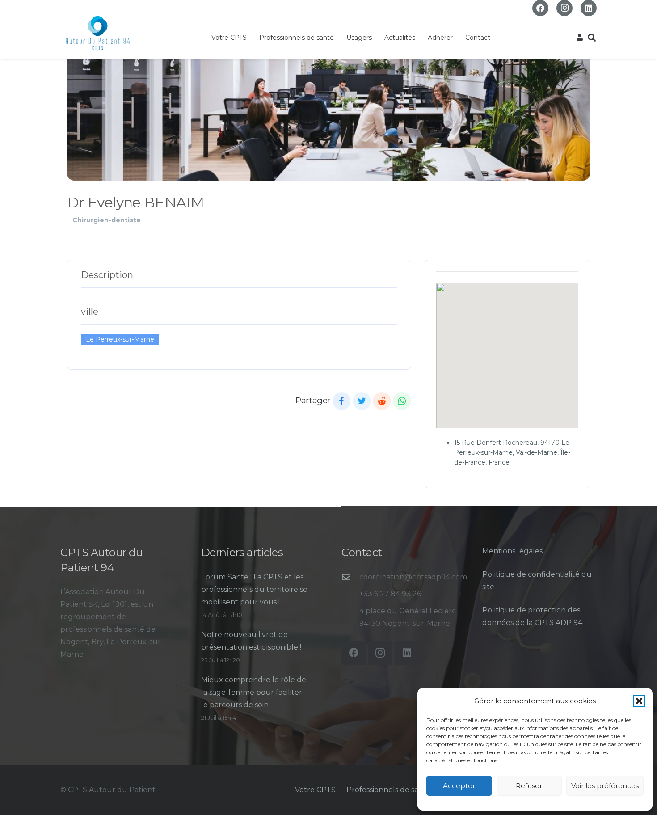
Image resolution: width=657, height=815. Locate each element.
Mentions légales (512, 551)
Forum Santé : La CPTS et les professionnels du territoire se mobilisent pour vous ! (254, 589)
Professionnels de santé (388, 789)
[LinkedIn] (589, 8)
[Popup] (580, 37)
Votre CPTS (315, 789)
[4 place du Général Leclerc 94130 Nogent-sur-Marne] (350, 617)
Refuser (529, 785)
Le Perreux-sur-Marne (120, 339)
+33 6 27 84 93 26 (390, 594)
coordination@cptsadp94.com (413, 577)
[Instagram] (564, 8)
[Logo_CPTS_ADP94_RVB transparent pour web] (97, 33)
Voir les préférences (605, 785)
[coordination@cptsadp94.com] (350, 577)
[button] (639, 701)
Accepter (459, 785)
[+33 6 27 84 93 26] (350, 594)
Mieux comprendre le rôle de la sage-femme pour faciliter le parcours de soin (253, 692)
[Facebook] (540, 8)
